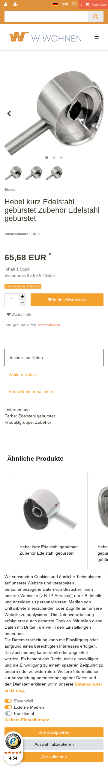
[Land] (55, 4)
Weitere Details (23, 374)
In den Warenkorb (69, 299)
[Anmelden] (6, 4)
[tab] (54, 357)
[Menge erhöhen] (22, 296)
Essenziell (23, 700)
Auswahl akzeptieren (54, 744)
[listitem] (50, 527)
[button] (6, 527)
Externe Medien (29, 707)
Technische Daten (26, 357)
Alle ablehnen (54, 756)
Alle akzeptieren (54, 732)
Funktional (24, 713)
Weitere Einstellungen (27, 719)
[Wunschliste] (74, 4)
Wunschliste (20, 314)
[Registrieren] (16, 4)
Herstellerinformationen (31, 391)
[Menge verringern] (22, 303)
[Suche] (96, 16)
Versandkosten (48, 325)
